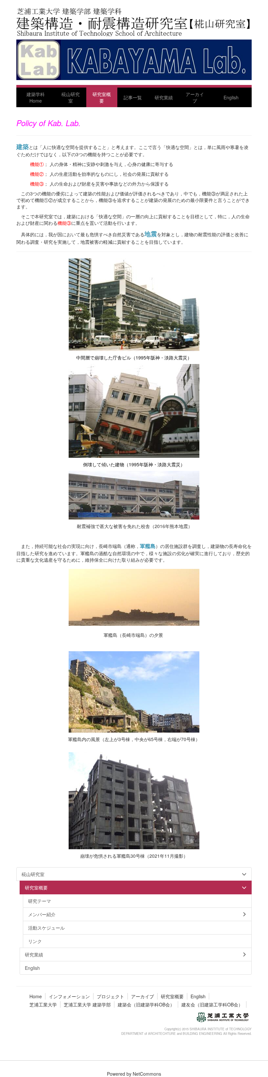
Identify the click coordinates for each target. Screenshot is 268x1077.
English (198, 996)
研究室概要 (172, 996)
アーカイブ (142, 996)
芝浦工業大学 (43, 1004)
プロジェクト (110, 996)
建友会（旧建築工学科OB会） (212, 1004)
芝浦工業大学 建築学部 (87, 1004)
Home (35, 996)
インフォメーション (69, 996)
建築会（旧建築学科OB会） (146, 1004)
